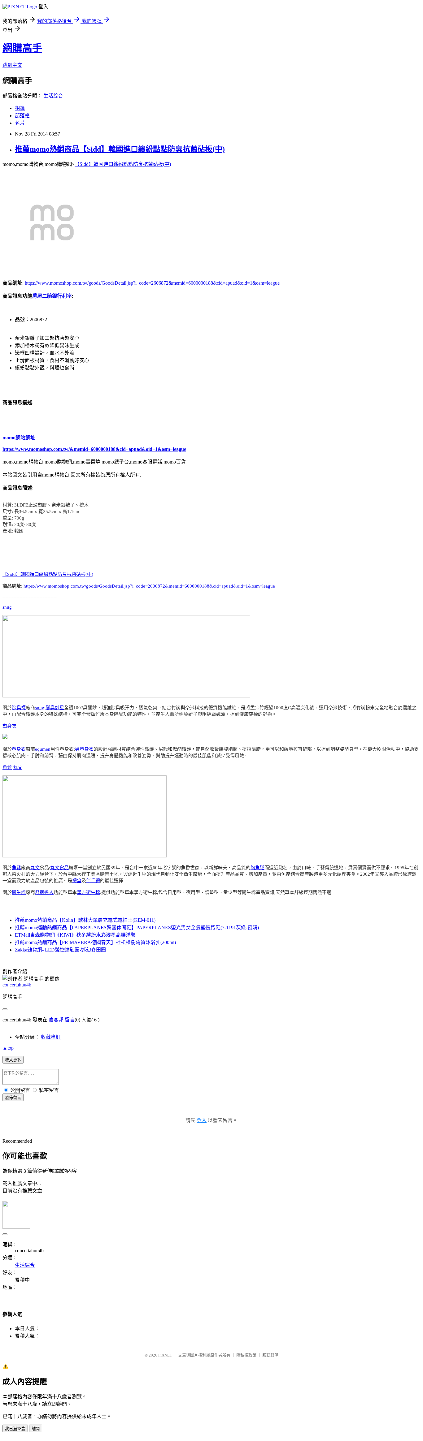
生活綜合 (53, 95)
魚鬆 (7, 767)
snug (7, 607)
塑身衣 (9, 725)
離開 (36, 1428)
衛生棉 (19, 892)
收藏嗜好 (51, 1037)
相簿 (20, 108)
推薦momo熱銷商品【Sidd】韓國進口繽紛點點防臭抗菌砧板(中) (120, 149)
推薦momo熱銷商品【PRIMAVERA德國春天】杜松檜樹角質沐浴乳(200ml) (95, 942)
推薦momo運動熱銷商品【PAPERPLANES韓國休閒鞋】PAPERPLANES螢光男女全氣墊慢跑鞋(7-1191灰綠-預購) (137, 927)
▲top (8, 1048)
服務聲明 (270, 1355)
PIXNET (165, 1355)
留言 (70, 1019)
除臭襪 (19, 707)
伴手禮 (93, 880)
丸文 (17, 767)
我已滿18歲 (15, 1428)
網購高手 (22, 48)
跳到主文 (12, 65)
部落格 (22, 115)
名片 (20, 123)
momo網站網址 (18, 437)
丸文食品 (59, 867)
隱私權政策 (246, 1355)
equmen (42, 749)
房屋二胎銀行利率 (52, 296)
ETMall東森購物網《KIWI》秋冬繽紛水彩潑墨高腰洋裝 (75, 935)
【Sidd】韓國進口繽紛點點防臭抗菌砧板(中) (123, 164)
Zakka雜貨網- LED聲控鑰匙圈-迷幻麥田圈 (60, 949)
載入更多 (13, 1060)
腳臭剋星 (55, 707)
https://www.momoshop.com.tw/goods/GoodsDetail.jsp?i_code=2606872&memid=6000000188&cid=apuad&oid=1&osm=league (152, 283)
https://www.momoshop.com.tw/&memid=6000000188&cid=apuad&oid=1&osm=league (94, 449)
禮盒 (76, 880)
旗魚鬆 (257, 867)
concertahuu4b (16, 984)
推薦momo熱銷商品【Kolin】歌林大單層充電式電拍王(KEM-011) (85, 920)
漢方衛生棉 (88, 892)
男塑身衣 (84, 749)
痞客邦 (56, 1019)
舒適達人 (44, 892)
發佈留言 (13, 1097)
